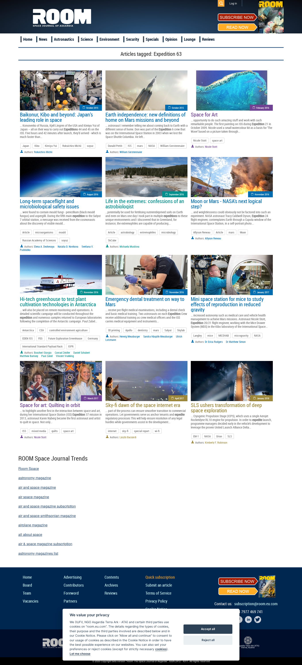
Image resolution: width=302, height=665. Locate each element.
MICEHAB (223, 335)
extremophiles (148, 232)
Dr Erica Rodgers (214, 341)
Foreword (71, 593)
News (43, 39)
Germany (93, 338)
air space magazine (33, 496)
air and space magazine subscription (47, 506)
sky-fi (125, 431)
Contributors (74, 585)
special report (141, 431)
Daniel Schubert (81, 352)
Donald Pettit (115, 146)
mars (140, 146)
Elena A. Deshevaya (44, 246)
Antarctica (28, 330)
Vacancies (30, 601)
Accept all (208, 629)
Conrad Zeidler (62, 352)
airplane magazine (33, 524)
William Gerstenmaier (172, 146)
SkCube (112, 240)
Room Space (28, 468)
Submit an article (158, 585)
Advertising (73, 577)
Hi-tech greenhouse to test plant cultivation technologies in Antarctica (58, 301)
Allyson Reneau (201, 232)
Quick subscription (160, 577)
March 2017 (93, 398)
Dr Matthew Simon (236, 341)
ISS (130, 146)
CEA (41, 330)
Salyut (168, 330)
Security (132, 39)
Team (27, 593)
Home (27, 39)
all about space (30, 534)
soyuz (90, 146)
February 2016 (262, 107)
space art (217, 140)
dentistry (143, 330)
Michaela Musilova (129, 246)
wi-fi (157, 431)
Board (27, 585)
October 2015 (92, 107)
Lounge (189, 39)
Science (87, 39)
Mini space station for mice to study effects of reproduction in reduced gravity (227, 304)
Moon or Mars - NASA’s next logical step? (226, 203)
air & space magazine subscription (45, 543)
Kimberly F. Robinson (216, 442)
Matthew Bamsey (29, 356)
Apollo (128, 330)
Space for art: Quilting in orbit (50, 405)
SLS (229, 436)
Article (26, 232)
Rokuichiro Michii (71, 146)
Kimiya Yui (51, 146)
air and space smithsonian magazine (47, 515)
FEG (40, 338)
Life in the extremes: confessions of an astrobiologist (144, 203)
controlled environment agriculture (68, 330)
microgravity (241, 335)
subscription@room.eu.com (255, 603)
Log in (233, 3)
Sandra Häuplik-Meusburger (158, 336)
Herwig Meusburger (130, 336)
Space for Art (204, 114)
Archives (111, 585)
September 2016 (176, 194)
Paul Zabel (47, 356)
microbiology (168, 232)
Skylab (181, 330)
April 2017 (179, 398)
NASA (151, 146)
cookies (160, 649)
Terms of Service (158, 593)
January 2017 (263, 292)
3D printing (114, 330)
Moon (243, 232)
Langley (197, 335)
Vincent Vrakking (65, 356)
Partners (70, 601)
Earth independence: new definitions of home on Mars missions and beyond (145, 117)
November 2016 (262, 194)
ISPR (70, 346)
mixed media (39, 431)
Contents (112, 577)
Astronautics (64, 39)
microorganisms (44, 232)
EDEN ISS (27, 338)
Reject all (208, 640)
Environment (109, 39)
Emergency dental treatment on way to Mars (144, 301)
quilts (55, 431)
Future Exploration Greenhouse (65, 338)
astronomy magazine (34, 477)
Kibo (36, 146)
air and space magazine (37, 487)
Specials (152, 39)
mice (210, 335)
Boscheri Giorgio (43, 352)
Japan (25, 146)
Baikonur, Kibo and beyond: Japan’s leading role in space (56, 117)
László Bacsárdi (128, 437)
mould (62, 232)
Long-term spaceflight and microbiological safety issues (49, 203)
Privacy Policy (156, 601)
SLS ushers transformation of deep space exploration (226, 407)
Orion (219, 436)
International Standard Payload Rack (42, 346)
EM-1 (196, 436)
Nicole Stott (199, 140)
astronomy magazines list (38, 553)
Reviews (208, 39)
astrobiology (127, 232)
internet (112, 431)
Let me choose (80, 653)
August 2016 (92, 194)
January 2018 (263, 398)
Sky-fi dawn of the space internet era (142, 405)
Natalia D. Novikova (68, 246)
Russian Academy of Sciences (39, 240)
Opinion (171, 39)
